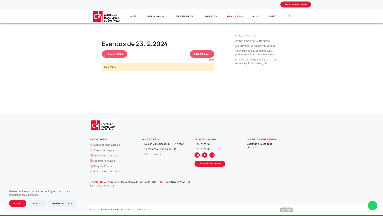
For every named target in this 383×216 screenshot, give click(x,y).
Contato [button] (272, 16)
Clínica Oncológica (104, 150)
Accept (17, 203)
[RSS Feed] (210, 60)
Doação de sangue (245, 35)
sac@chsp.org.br (105, 185)
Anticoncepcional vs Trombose (252, 40)
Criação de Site (286, 209)
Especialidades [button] (184, 16)
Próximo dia (201, 54)
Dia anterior (115, 54)
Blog (255, 16)
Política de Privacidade (135, 209)
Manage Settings (62, 203)
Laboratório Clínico (104, 160)
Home (133, 16)
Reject (37, 203)
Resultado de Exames (296, 4)
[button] (290, 16)
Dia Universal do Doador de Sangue (255, 45)
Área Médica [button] (233, 16)
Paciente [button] (210, 16)
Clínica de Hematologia (106, 144)
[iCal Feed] (213, 60)
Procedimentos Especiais (107, 171)
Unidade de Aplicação (105, 155)
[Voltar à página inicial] (106, 16)
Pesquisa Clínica (102, 166)
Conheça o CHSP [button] (154, 16)
